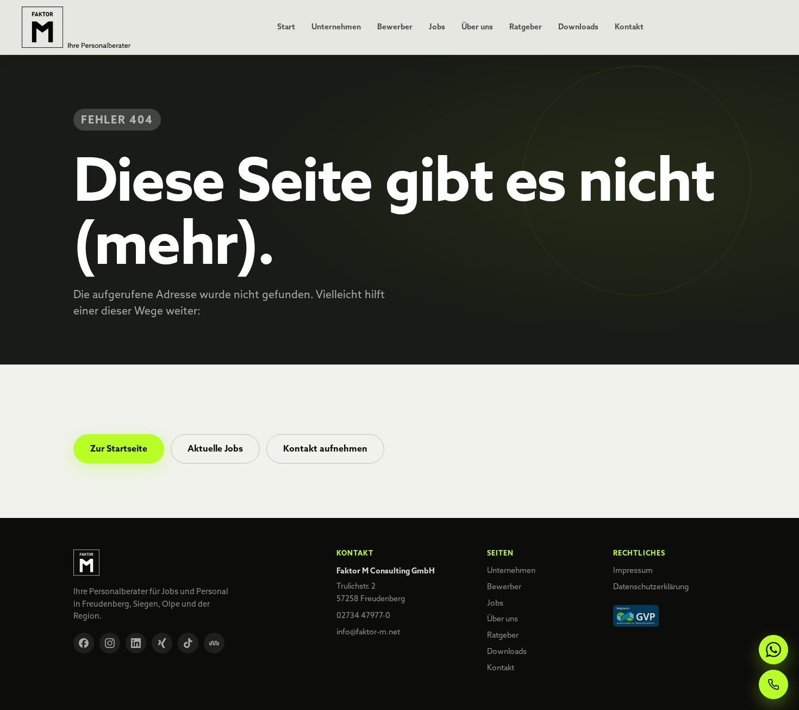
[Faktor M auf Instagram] (109, 643)
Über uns (477, 27)
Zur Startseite (118, 448)
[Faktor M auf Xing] (162, 643)
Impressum (633, 570)
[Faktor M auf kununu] (214, 643)
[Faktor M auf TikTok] (188, 643)
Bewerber (395, 27)
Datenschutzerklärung (651, 586)
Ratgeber (525, 27)
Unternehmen (336, 27)
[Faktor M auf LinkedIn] (136, 643)
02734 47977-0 (363, 615)
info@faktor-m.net (368, 632)
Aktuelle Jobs (215, 448)
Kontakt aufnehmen (325, 448)
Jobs (437, 27)
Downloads (578, 27)
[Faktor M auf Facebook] (83, 643)
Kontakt (629, 27)
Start (286, 27)
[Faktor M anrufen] (773, 684)
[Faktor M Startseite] (76, 27)
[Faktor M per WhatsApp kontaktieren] (773, 649)
